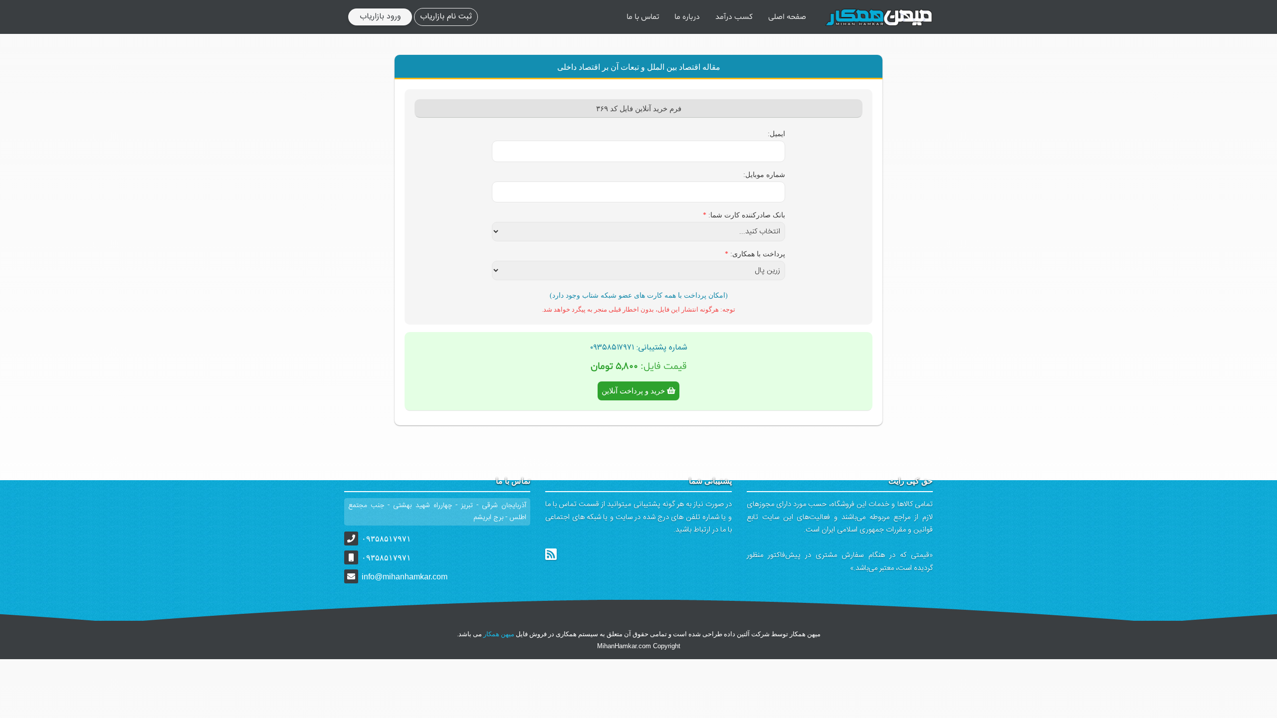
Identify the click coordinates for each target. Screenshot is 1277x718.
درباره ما (687, 16)
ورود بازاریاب (380, 16)
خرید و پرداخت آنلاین (634, 391)
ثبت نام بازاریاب (446, 16)
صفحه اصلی (787, 16)
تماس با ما (643, 16)
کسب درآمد (734, 16)
